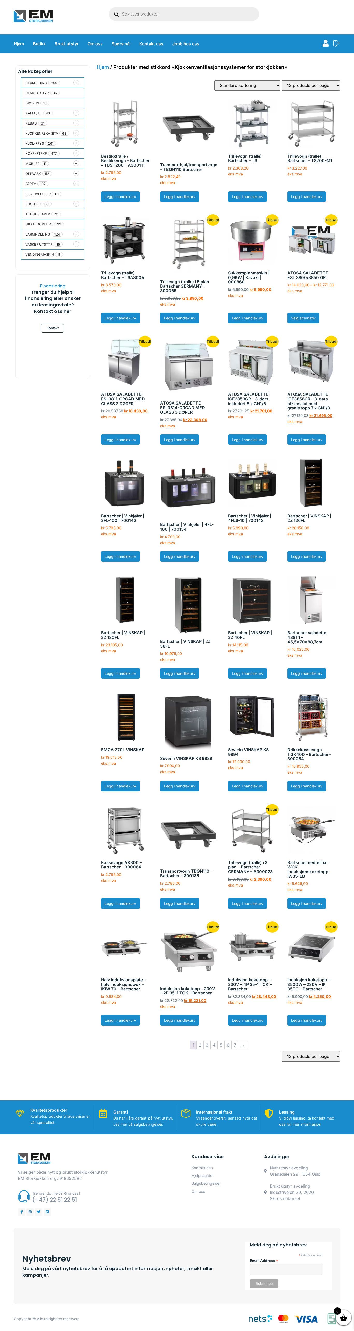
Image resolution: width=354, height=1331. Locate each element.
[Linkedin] (47, 1212)
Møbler (32, 164)
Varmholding (37, 234)
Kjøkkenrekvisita (41, 133)
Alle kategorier (35, 71)
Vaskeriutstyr (38, 244)
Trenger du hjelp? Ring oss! (56, 1193)
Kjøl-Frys (34, 143)
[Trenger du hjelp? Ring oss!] (24, 1196)
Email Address (264, 1260)
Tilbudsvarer (37, 214)
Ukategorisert (39, 224)
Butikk (39, 43)
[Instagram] (30, 1212)
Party (30, 184)
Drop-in (32, 103)
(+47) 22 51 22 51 (54, 1199)
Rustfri (32, 204)
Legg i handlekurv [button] (120, 196)
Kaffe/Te (33, 113)
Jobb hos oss (185, 43)
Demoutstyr (37, 93)
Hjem (19, 43)
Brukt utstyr (67, 43)
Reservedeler (38, 194)
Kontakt (53, 328)
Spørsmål (121, 43)
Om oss (95, 43)
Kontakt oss (151, 43)
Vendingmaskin (39, 254)
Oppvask (33, 174)
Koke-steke (36, 153)
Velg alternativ (303, 318)
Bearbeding (36, 83)
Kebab (31, 123)
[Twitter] (38, 1212)
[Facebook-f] (21, 1212)
